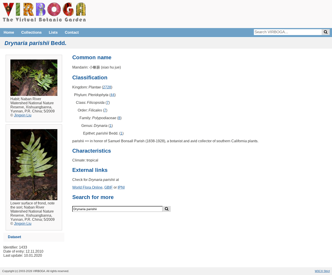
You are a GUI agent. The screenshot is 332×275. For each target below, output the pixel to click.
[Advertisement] (262, 13)
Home (9, 32)
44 (112, 95)
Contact (72, 32)
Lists (53, 32)
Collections (31, 32)
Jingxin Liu (22, 115)
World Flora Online (87, 187)
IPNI (121, 187)
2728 (107, 87)
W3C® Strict (322, 271)
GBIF (108, 187)
